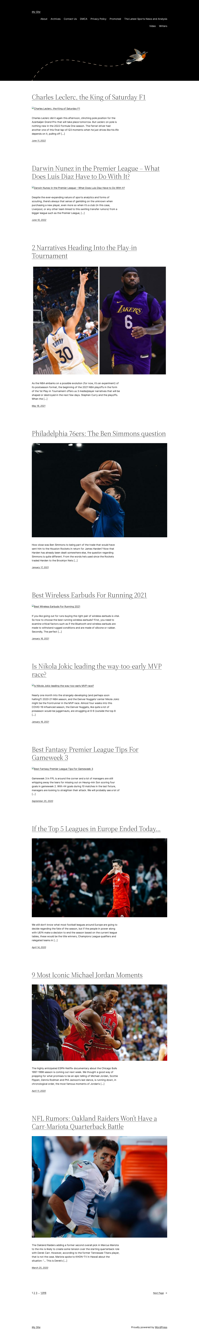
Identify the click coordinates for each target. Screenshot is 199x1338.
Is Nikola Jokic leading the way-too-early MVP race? (97, 670)
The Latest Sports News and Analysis (145, 18)
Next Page (160, 1293)
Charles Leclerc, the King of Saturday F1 (89, 97)
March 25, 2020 (40, 1267)
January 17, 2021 (40, 567)
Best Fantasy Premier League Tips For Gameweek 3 (85, 753)
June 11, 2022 (39, 140)
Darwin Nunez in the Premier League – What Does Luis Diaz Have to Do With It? (96, 172)
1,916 (43, 1292)
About (43, 18)
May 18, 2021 (38, 405)
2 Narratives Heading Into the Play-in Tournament (84, 251)
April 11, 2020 (39, 1090)
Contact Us (70, 18)
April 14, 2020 (39, 947)
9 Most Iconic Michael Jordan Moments (87, 975)
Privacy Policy (98, 18)
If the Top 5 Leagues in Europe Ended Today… (96, 829)
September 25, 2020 (42, 801)
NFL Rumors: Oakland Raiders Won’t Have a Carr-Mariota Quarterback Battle (94, 1122)
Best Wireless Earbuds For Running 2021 (89, 595)
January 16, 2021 (40, 638)
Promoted (115, 18)
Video (152, 26)
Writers (163, 26)
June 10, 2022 (39, 220)
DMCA (83, 18)
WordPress (161, 1327)
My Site (36, 11)
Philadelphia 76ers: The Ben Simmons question (99, 433)
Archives (56, 18)
